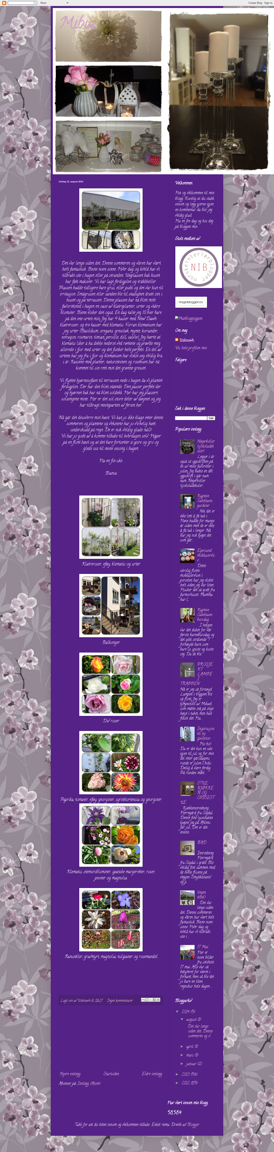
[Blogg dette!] (147, 1000)
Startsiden (111, 1074)
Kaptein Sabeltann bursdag (204, 615)
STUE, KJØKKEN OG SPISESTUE (197, 793)
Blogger (193, 1125)
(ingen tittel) (201, 895)
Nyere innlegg (70, 1074)
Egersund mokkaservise (206, 556)
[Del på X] (151, 1000)
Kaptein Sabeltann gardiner (204, 501)
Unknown (186, 341)
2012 (186, 1083)
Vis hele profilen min (191, 348)
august (192, 1020)
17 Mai (202, 947)
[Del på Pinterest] (158, 1000)
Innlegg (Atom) (88, 1084)
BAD (201, 843)
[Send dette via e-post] (143, 1000)
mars (190, 1056)
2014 (186, 1012)
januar (191, 1064)
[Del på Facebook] (154, 1000)
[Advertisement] (111, 1038)
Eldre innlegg (152, 1074)
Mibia (77, 24)
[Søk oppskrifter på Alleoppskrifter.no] (188, 319)
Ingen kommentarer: (120, 1001)
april (190, 1047)
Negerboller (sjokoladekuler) (206, 447)
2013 (186, 1075)
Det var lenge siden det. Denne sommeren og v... (199, 1031)
